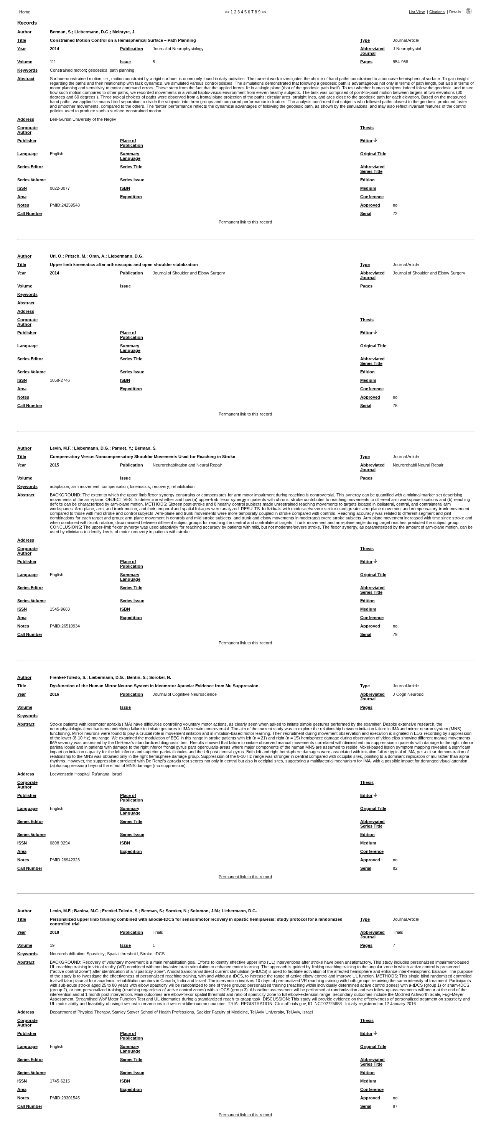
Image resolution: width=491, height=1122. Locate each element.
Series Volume (31, 179)
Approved (370, 205)
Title (21, 40)
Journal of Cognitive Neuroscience (185, 694)
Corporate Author (27, 130)
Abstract (26, 78)
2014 (54, 48)
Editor (366, 140)
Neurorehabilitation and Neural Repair (187, 465)
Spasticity (96, 953)
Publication (131, 48)
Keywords (27, 70)
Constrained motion (68, 70)
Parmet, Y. (122, 448)
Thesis (367, 127)
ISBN (125, 188)
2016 (54, 694)
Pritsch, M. (75, 256)
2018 (54, 932)
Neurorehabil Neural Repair (418, 465)
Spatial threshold (122, 953)
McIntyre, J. (123, 32)
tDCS (160, 953)
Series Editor (30, 166)
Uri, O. (56, 256)
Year (21, 48)
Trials (158, 932)
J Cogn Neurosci (408, 694)
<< (227, 12)
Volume (24, 61)
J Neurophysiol (407, 48)
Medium (368, 188)
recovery (160, 486)
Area (21, 196)
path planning (122, 70)
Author (24, 32)
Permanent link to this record (245, 222)
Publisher (26, 140)
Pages (366, 61)
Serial (365, 213)
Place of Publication (131, 143)
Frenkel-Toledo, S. (68, 677)
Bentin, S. (137, 677)
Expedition (131, 196)
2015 (54, 465)
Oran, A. (97, 256)
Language (27, 153)
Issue (125, 61)
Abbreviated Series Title (372, 169)
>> (264, 12)
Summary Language (130, 156)
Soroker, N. (160, 677)
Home (24, 12)
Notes (23, 205)
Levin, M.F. (60, 448)
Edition (367, 179)
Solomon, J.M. (204, 910)
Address (25, 119)
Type (365, 40)
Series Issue (132, 179)
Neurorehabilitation (67, 953)
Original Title (373, 153)
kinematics (140, 486)
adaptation (59, 486)
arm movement (85, 486)
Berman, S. (61, 32)
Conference (372, 196)
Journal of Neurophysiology (178, 48)
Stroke (146, 953)
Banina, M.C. (86, 910)
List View (417, 12)
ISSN (22, 188)
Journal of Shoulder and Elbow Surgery (189, 273)
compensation (115, 486)
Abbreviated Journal (372, 51)
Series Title (131, 166)
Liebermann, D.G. (92, 32)
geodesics (97, 70)
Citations (437, 12)
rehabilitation (182, 486)
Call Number (29, 213)
